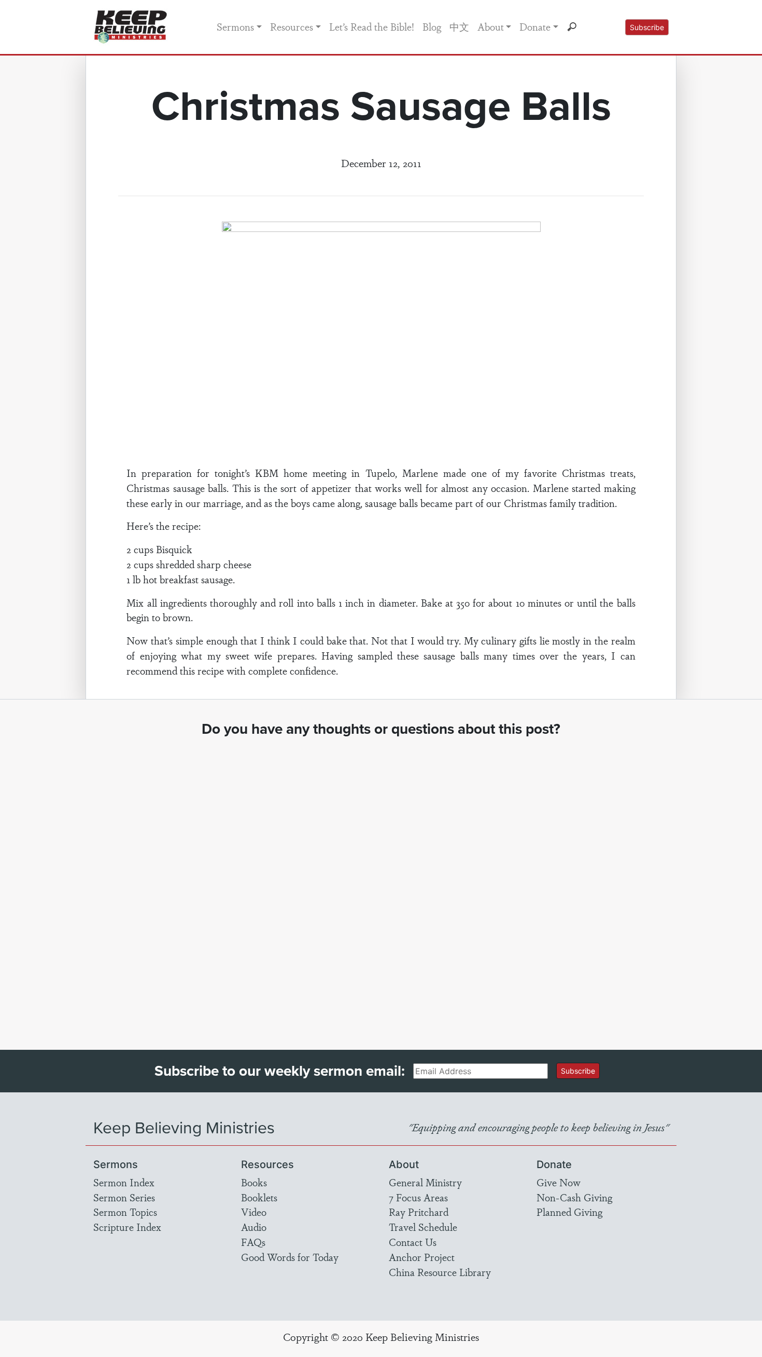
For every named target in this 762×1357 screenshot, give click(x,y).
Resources (291, 26)
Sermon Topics (125, 1211)
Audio (253, 1226)
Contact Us (412, 1242)
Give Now (559, 1182)
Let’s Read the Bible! (371, 26)
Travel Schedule (423, 1226)
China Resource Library (440, 1272)
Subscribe (647, 27)
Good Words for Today (289, 1257)
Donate (535, 26)
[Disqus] (381, 883)
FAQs (253, 1242)
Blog (431, 26)
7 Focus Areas (418, 1197)
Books (254, 1182)
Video (253, 1211)
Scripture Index (127, 1226)
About (490, 26)
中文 (459, 26)
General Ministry (425, 1182)
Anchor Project (422, 1257)
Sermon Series (124, 1197)
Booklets (259, 1197)
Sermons (235, 26)
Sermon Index (123, 1182)
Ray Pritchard (418, 1211)
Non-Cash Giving (574, 1197)
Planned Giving (569, 1211)
